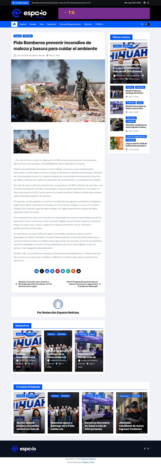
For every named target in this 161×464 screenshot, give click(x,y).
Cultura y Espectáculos (136, 136)
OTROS (99, 24)
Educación (131, 118)
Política (20, 334)
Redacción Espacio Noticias (33, 55)
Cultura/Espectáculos (70, 24)
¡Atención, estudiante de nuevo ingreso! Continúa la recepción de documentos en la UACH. (136, 128)
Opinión (88, 24)
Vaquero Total (88, 462)
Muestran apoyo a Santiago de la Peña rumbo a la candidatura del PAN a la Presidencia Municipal (63, 430)
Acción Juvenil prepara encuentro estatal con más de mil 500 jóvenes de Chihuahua (28, 429)
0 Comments (134, 79)
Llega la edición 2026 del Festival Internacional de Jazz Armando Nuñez (136, 145)
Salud (92, 334)
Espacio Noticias (88, 459)
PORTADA (27, 36)
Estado (33, 24)
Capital (22, 24)
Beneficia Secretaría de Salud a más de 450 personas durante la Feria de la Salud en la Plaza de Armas (97, 430)
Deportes (51, 24)
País (42, 24)
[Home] (14, 24)
